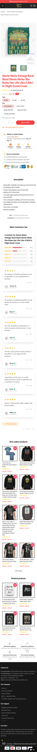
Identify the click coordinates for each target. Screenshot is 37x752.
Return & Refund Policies (8, 713)
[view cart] (34, 6)
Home (3, 12)
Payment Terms (6, 710)
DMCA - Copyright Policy (8, 696)
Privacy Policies (5, 693)
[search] (31, 6)
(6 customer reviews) (17, 90)
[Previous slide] (4, 40)
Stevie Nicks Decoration (15, 12)
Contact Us (4, 715)
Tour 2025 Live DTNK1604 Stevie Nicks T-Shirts (9, 464)
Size (3, 103)
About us (4, 688)
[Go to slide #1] (13, 68)
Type (3, 97)
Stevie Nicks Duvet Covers (9, 15)
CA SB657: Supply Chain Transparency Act (13, 699)
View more (18, 571)
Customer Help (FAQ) (7, 718)
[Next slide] (33, 40)
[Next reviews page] (33, 429)
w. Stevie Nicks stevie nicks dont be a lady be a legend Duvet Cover (9, 601)
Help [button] (33, 749)
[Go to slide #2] (23, 68)
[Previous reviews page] (24, 429)
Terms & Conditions (7, 691)
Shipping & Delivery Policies (9, 707)
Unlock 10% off (4, 744)
